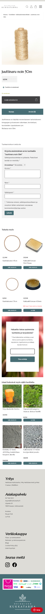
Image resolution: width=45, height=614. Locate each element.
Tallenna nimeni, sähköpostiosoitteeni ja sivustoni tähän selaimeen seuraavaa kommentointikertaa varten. (21, 205)
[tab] (11, 112)
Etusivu (5, 14)
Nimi (7, 182)
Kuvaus (11, 111)
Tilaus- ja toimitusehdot (13, 537)
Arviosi (8, 168)
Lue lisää (33, 310)
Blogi (7, 542)
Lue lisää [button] (33, 420)
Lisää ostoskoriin (11, 100)
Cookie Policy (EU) (11, 545)
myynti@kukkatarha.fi (12, 500)
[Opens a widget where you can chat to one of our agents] (37, 610)
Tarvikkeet (12, 14)
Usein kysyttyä (10, 548)
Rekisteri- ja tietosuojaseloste (15, 540)
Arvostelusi (9, 165)
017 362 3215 (9, 498)
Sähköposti (9, 192)
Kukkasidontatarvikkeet (22, 14)
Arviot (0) (32, 111)
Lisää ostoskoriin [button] (12, 267)
